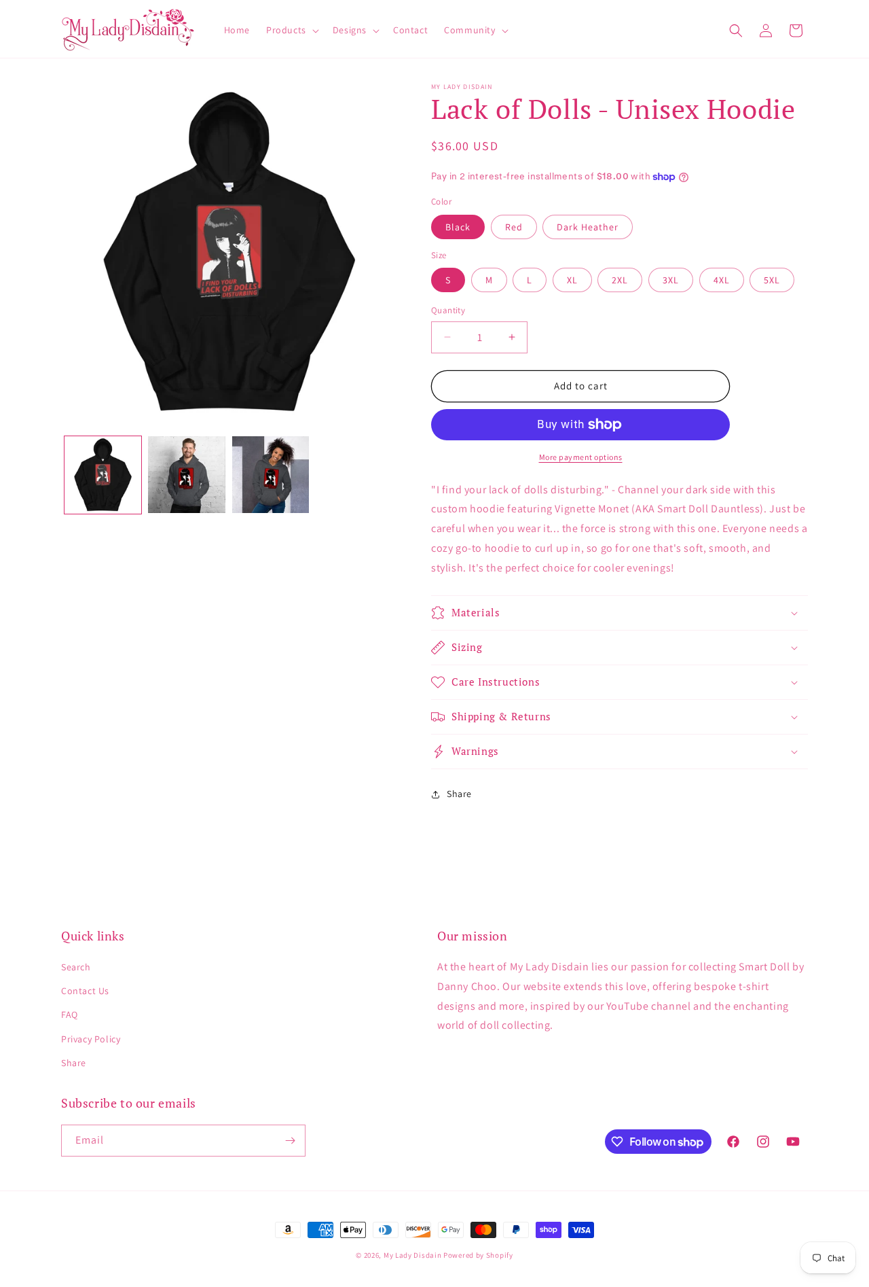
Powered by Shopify (478, 1255)
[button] (291, 30)
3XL (671, 280)
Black (457, 227)
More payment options (581, 457)
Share (73, 1063)
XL (572, 280)
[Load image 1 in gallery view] (102, 474)
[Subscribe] (290, 1141)
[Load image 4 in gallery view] (186, 474)
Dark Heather (587, 227)
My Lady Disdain (413, 1255)
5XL (772, 280)
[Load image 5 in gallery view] (270, 474)
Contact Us (85, 991)
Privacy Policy (90, 1039)
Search (76, 967)
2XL (620, 280)
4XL (722, 280)
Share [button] (459, 794)
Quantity (448, 310)
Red (514, 227)
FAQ (69, 1014)
